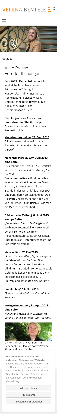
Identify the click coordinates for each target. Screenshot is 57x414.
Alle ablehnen (28, 394)
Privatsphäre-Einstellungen (28, 401)
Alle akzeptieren (28, 388)
